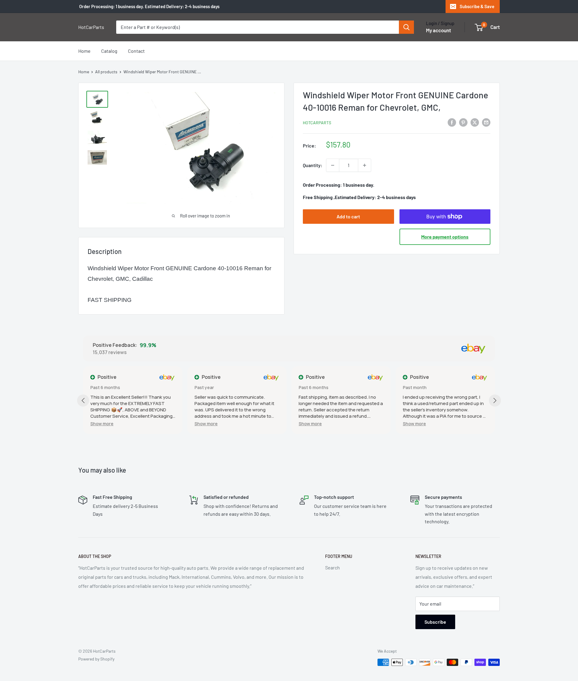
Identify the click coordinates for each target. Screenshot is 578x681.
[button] (101, 423)
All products (106, 71)
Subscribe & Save (477, 6)
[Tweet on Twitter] (475, 122)
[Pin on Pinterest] (463, 122)
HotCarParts (317, 122)
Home (84, 51)
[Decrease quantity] (332, 165)
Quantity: (312, 165)
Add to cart (348, 216)
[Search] (406, 27)
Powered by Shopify (96, 658)
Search (332, 567)
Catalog (109, 51)
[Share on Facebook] (452, 122)
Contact (136, 51)
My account (438, 30)
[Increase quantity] (364, 165)
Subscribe (435, 622)
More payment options (444, 236)
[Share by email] (486, 122)
